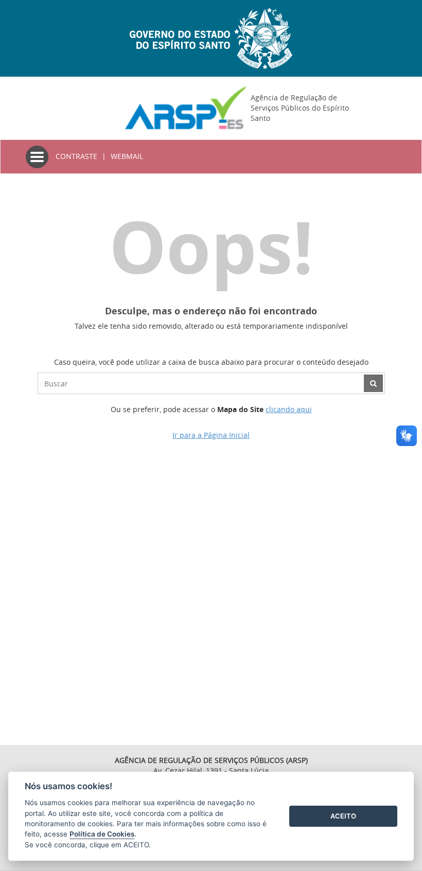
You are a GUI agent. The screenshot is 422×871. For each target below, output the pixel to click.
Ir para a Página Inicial (211, 435)
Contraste (76, 156)
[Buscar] (373, 383)
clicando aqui (289, 409)
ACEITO (343, 816)
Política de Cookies (101, 834)
